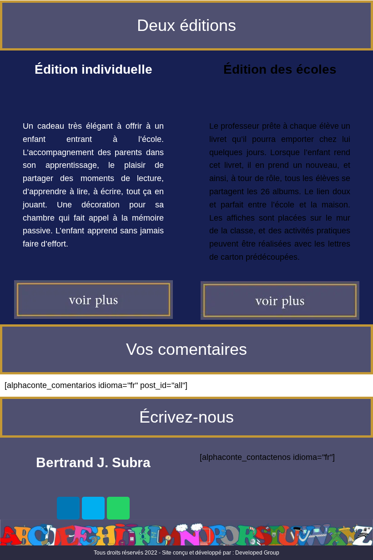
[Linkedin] (68, 508)
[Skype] (93, 508)
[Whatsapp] (118, 508)
